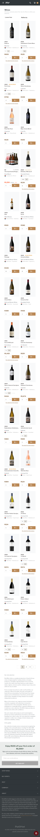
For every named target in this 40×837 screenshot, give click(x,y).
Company (5, 787)
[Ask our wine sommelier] (36, 833)
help (3, 782)
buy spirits (6, 776)
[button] (10, 57)
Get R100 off (20, 763)
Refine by (24, 17)
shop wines (6, 771)
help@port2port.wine (26, 815)
